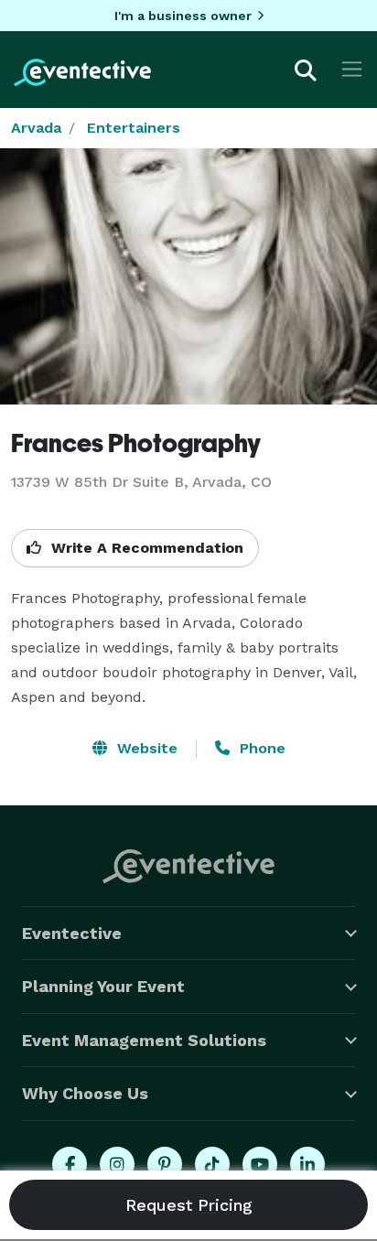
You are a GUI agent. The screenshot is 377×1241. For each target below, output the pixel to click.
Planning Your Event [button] (103, 986)
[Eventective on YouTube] (259, 1164)
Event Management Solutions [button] (144, 1040)
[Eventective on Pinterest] (164, 1164)
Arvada (36, 127)
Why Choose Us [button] (85, 1093)
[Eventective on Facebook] (69, 1164)
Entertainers (133, 127)
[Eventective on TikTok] (212, 1164)
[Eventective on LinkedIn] (307, 1164)
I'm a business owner (183, 15)
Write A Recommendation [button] (145, 547)
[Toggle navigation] (351, 69)
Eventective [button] (72, 933)
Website (145, 748)
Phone (260, 748)
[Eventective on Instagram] (117, 1164)
